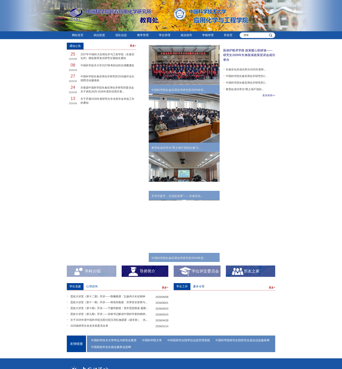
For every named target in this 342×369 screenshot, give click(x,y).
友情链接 (76, 344)
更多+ (133, 45)
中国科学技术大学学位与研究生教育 (114, 340)
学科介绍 (92, 271)
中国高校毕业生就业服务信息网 (111, 347)
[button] (121, 35)
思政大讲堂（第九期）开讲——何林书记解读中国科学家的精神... (108, 313)
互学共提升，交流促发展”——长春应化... (177, 195)
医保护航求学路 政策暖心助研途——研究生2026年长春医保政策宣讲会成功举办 (249, 55)
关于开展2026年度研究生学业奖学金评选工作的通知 (107, 100)
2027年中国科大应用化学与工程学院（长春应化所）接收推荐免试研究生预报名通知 (107, 56)
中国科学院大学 (152, 340)
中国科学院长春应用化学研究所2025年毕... (178, 89)
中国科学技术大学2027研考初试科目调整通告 (107, 65)
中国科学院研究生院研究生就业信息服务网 (242, 340)
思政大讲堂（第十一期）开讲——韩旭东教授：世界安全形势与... (108, 302)
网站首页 (77, 35)
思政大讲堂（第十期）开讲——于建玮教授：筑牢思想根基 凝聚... (109, 308)
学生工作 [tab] (182, 286)
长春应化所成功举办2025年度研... (246, 69)
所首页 (228, 35)
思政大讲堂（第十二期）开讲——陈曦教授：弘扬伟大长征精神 (107, 296)
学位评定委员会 (205, 271)
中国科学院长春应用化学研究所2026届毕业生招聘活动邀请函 (107, 78)
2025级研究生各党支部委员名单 (89, 325)
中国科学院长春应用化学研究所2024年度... (178, 257)
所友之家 (252, 271)
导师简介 (147, 271)
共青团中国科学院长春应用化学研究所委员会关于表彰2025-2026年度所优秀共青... (107, 89)
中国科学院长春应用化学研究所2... (246, 76)
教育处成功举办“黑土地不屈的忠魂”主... (176, 147)
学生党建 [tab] (75, 286)
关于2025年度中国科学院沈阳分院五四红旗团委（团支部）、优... (109, 319)
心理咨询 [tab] (92, 286)
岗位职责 (99, 35)
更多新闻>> (268, 95)
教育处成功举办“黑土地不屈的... (245, 89)
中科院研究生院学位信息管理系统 (188, 340)
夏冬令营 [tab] (198, 286)
